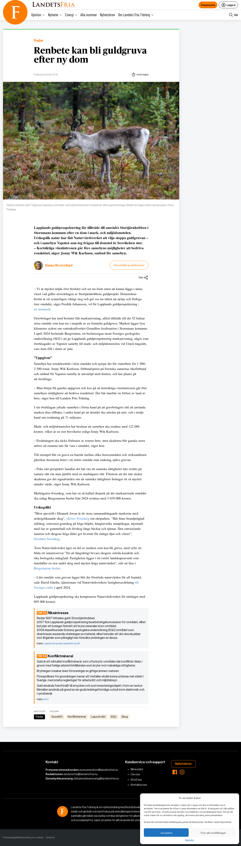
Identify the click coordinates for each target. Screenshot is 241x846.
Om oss (135, 774)
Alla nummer (88, 14)
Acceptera (166, 832)
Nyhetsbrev (107, 14)
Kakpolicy (189, 840)
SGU (46, 699)
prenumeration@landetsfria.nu (99, 769)
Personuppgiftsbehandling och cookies (23, 837)
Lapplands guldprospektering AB (61, 643)
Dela (141, 277)
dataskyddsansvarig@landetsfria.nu (96, 778)
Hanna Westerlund (58, 265)
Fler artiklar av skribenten (129, 265)
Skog (125, 716)
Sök (236, 15)
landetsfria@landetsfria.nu (81, 774)
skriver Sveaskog (77, 518)
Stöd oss (136, 779)
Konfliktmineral (77, 716)
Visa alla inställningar (213, 832)
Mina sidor (137, 769)
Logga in (231, 5)
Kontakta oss (139, 784)
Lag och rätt (98, 716)
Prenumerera (208, 5)
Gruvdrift (57, 716)
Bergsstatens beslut (47, 568)
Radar (38, 41)
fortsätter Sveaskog (46, 538)
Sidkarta (50, 837)
